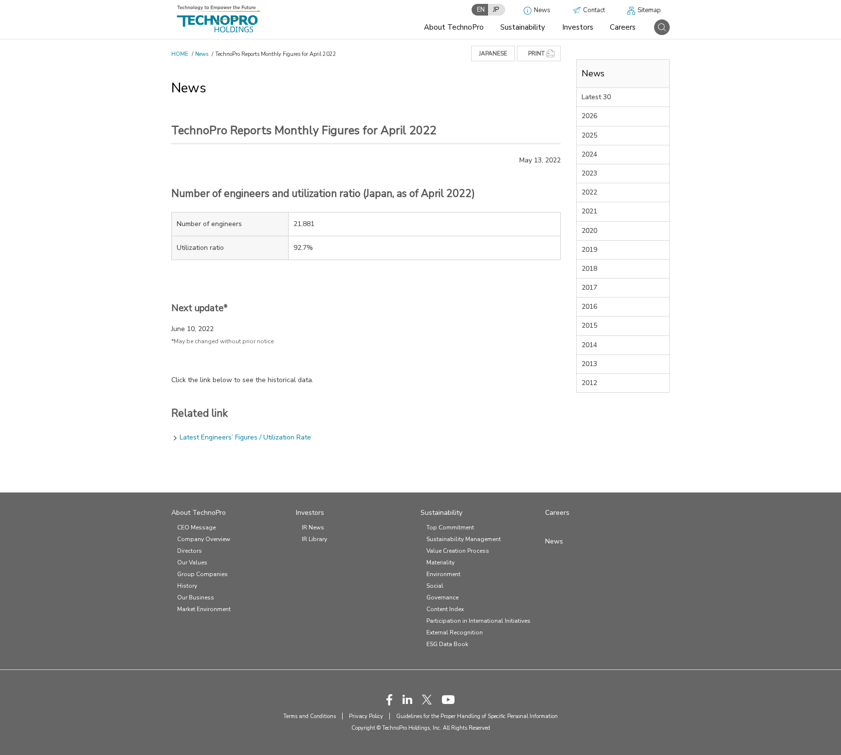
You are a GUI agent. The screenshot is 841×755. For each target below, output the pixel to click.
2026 (589, 116)
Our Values (192, 562)
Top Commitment (450, 527)
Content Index (445, 609)
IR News (313, 527)
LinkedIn (407, 699)
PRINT (536, 53)
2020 (589, 230)
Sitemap (649, 10)
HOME (179, 54)
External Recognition (454, 632)
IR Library (314, 539)
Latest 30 (596, 97)
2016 (589, 306)
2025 (589, 135)
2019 (589, 249)
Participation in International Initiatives (478, 621)
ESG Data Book (447, 644)
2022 (589, 192)
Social (434, 586)
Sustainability (522, 27)
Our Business (195, 597)
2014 (589, 345)
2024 (589, 154)
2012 (589, 382)
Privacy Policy (366, 716)
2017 (589, 287)
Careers (623, 27)
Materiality (440, 562)
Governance (442, 597)
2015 (589, 325)
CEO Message (196, 527)
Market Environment (204, 609)
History (187, 586)
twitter (427, 699)
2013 (589, 364)
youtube (448, 699)
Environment (443, 574)
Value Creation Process (457, 551)
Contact (594, 10)
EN (481, 9)
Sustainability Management (463, 539)
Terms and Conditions (309, 716)
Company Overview (203, 539)
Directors (189, 551)
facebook (389, 699)
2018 (589, 268)
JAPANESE (493, 53)
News (542, 10)
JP (496, 9)
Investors (577, 27)
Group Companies (202, 574)
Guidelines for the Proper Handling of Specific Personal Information (477, 716)
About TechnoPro (454, 27)
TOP (813, 492)
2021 (589, 211)
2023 (589, 173)
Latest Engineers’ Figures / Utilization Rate (245, 437)
